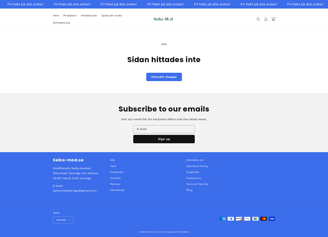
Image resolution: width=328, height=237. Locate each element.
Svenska (61, 219)
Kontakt (115, 178)
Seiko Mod (153, 232)
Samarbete (117, 190)
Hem (113, 166)
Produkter (117, 172)
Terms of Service (197, 184)
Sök (112, 160)
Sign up (164, 139)
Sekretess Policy (197, 166)
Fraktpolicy (193, 178)
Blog (189, 190)
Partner (115, 184)
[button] (258, 19)
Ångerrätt (192, 172)
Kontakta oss (194, 160)
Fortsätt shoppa (164, 77)
